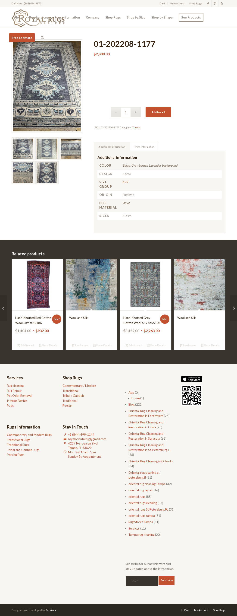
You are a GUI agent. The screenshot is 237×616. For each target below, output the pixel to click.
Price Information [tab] (144, 146)
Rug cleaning (15, 385)
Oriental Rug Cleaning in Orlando (150, 461)
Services (134, 528)
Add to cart (158, 112)
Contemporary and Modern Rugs (29, 435)
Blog (131, 404)
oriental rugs (136, 497)
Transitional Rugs (18, 440)
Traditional (69, 401)
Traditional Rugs (18, 445)
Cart (162, 3)
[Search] (42, 38)
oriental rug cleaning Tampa (146, 484)
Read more (81, 345)
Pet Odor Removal (19, 395)
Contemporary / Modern (79, 385)
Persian (67, 405)
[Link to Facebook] (208, 3)
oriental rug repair (140, 490)
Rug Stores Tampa (140, 522)
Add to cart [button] (27, 345)
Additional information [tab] (112, 146)
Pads (10, 405)
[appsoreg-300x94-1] (192, 379)
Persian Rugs (15, 455)
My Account (177, 3)
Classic (136, 127)
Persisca (51, 610)
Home (135, 398)
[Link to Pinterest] (215, 3)
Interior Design (17, 401)
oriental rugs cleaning (142, 503)
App (131, 392)
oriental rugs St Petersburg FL (148, 509)
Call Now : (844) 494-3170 (26, 3)
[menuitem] (162, 3)
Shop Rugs (195, 3)
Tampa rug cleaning (141, 535)
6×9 (125, 182)
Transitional (70, 391)
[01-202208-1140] (233, 308)
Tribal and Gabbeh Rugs (23, 450)
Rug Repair (14, 391)
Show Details (49, 345)
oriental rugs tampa (141, 516)
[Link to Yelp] (221, 3)
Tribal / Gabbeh (73, 395)
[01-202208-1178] (3, 308)
